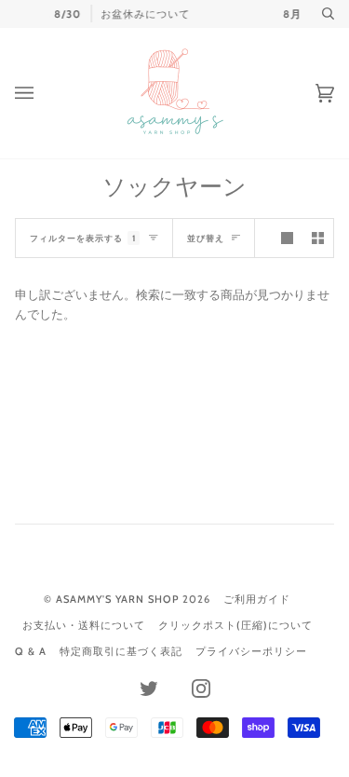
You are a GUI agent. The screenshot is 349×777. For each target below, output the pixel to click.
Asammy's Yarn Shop (117, 599)
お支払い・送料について (83, 625)
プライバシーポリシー (251, 651)
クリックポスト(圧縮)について (235, 625)
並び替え (205, 238)
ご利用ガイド (256, 599)
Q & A (31, 651)
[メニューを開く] (43, 93)
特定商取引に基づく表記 (121, 651)
